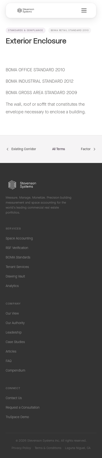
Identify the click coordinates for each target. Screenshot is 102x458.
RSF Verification (17, 248)
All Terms (58, 149)
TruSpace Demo (17, 417)
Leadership (14, 332)
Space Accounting (19, 238)
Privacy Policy (21, 448)
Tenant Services (17, 267)
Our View (12, 313)
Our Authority (15, 323)
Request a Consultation (23, 407)
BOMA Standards (18, 257)
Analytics (12, 286)
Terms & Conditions (48, 448)
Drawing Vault (15, 276)
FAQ (9, 361)
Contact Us (14, 398)
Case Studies (15, 342)
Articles (11, 351)
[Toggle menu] (84, 10)
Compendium (15, 370)
